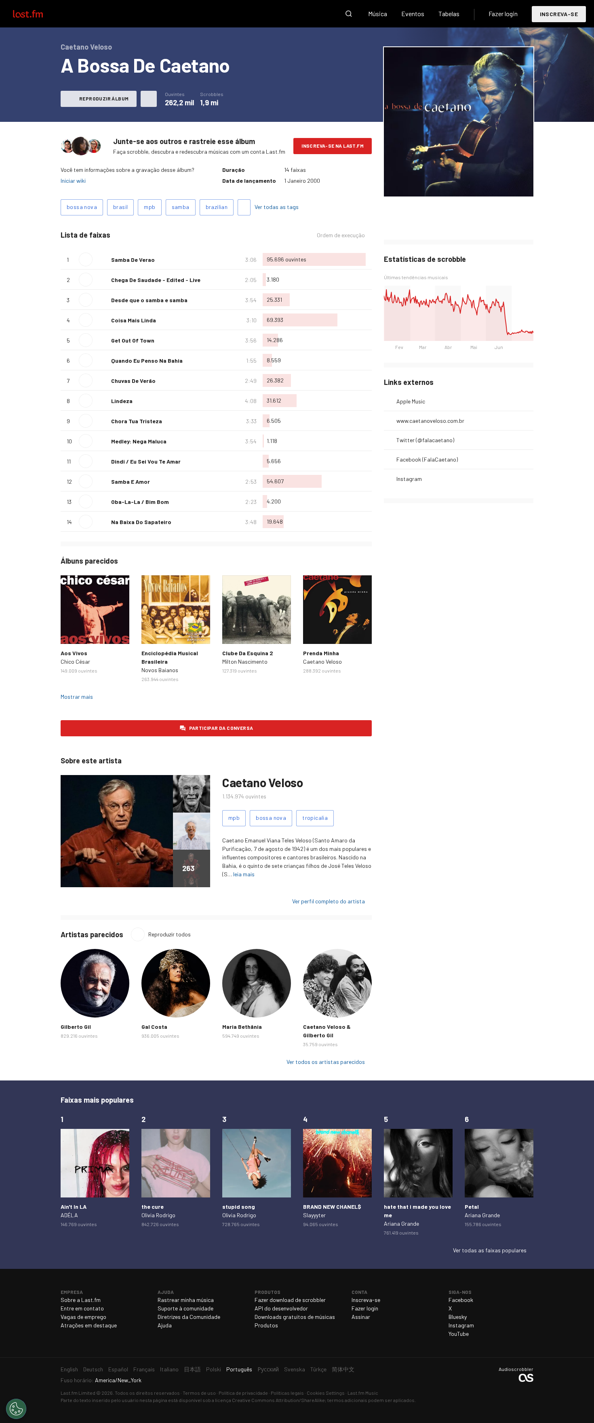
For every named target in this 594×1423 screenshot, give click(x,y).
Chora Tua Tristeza (136, 421)
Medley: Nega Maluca (138, 441)
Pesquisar (348, 14)
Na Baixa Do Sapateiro (141, 521)
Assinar (361, 1316)
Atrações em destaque (89, 1325)
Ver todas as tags (277, 206)
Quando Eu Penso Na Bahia (147, 360)
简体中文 (343, 1369)
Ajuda (165, 1325)
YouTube (459, 1333)
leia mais (244, 874)
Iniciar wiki (73, 180)
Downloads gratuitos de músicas (295, 1316)
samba (181, 206)
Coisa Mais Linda (133, 320)
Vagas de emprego (83, 1316)
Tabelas (448, 13)
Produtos (266, 1325)
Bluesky (458, 1316)
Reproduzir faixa (85, 259)
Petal (472, 1206)
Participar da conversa (221, 728)
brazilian (217, 206)
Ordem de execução (341, 235)
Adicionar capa (427, 185)
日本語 (192, 1369)
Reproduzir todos (169, 934)
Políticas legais (287, 1393)
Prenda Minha (321, 653)
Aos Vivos (74, 653)
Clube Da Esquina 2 (247, 653)
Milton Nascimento (245, 661)
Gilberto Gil (76, 1026)
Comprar (73, 631)
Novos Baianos (159, 670)
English (69, 1369)
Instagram (409, 478)
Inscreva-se (559, 13)
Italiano (169, 1369)
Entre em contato (82, 1308)
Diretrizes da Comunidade (189, 1316)
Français (144, 1369)
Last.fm (37, 13)
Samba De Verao (133, 259)
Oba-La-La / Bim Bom (140, 501)
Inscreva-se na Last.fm (332, 145)
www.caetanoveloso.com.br (430, 420)
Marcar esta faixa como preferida (101, 259)
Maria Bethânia (242, 1026)
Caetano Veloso (322, 661)
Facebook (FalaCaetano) (427, 459)
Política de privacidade (243, 1393)
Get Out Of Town (132, 340)
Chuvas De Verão (133, 380)
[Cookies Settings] (16, 1409)
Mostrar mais (77, 696)
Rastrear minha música (186, 1299)
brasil (120, 206)
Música (377, 13)
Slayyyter (314, 1215)
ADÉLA (69, 1215)
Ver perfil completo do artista (328, 901)
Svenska (294, 1369)
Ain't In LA (73, 1206)
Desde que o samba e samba (149, 300)
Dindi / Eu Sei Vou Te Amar (146, 461)
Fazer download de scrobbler (290, 1299)
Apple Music (410, 401)
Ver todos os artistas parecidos (325, 1061)
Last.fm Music (363, 1393)
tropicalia (315, 817)
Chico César (75, 661)
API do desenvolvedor (281, 1308)
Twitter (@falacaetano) (425, 440)
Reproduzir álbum (103, 98)
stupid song (238, 1206)
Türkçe (318, 1369)
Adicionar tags (244, 207)
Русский (268, 1369)
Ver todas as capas (478, 185)
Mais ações (149, 99)
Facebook (461, 1299)
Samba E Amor (130, 481)
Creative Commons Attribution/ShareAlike (278, 1400)
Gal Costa (154, 1026)
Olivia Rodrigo (158, 1215)
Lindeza (122, 400)
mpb (149, 206)
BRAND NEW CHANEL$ (332, 1206)
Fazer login (503, 13)
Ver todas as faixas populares (490, 1250)
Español (118, 1369)
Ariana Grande (401, 1223)
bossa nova (82, 206)
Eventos (412, 13)
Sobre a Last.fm (81, 1299)
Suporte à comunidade (185, 1308)
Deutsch (93, 1369)
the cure (152, 1206)
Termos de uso (199, 1393)
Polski (213, 1369)
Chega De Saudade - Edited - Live (155, 279)
